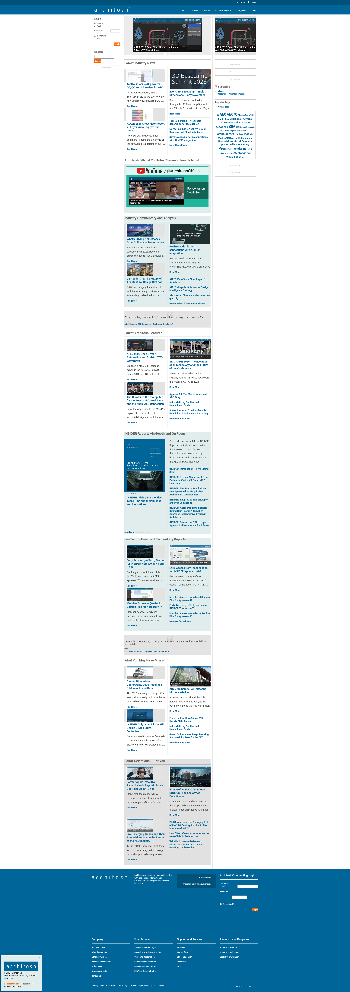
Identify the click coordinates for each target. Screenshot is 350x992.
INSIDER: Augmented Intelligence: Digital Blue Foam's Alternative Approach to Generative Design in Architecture (188, 512)
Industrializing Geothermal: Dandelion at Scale (184, 404)
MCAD (238, 138)
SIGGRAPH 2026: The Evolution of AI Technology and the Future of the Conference (188, 365)
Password (98, 31)
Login (253, 2)
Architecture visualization (232, 122)
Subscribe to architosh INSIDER (148, 952)
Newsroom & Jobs (99, 971)
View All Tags (223, 107)
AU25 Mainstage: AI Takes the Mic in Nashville (187, 690)
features (194, 10)
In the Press (97, 966)
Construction (237, 131)
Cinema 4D (250, 127)
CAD (238, 127)
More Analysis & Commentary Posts (187, 303)
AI (239, 115)
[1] (162, 54)
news (183, 10)
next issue (129, 532)
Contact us (96, 976)
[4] (170, 54)
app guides (241, 10)
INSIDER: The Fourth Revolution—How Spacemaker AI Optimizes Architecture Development (187, 491)
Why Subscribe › (205, 877)
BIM (232, 126)
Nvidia (250, 141)
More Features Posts (179, 418)
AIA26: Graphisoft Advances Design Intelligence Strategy (188, 289)
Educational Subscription (145, 962)
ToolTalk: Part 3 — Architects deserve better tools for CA (185, 122)
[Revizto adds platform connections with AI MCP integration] (189, 234)
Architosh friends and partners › (197, 884)
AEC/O (232, 114)
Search (98, 61)
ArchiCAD (230, 119)
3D (218, 115)
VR (243, 157)
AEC (223, 114)
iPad (237, 134)
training (231, 153)
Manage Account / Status (145, 966)
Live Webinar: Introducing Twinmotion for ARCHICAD (147, 651)
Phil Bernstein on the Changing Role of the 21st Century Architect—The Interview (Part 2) (189, 825)
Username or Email (98, 24)
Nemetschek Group (238, 141)
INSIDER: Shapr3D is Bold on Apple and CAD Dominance (188, 501)
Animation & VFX (246, 115)
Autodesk (222, 127)
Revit (249, 149)
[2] (165, 54)
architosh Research (228, 947)
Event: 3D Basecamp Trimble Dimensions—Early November (187, 93)
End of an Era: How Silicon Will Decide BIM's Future (186, 720)
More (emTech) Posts (180, 621)
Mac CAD (223, 138)
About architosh (98, 947)
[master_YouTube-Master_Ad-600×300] (167, 186)
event (244, 131)
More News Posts (178, 145)
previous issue (143, 532)
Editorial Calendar (99, 957)
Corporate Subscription (144, 957)
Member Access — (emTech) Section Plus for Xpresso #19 (189, 599)
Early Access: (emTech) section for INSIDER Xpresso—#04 (188, 569)
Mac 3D (249, 134)
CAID (243, 127)
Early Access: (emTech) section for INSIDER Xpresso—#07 (188, 607)
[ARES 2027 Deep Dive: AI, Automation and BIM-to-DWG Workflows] (167, 35)
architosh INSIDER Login (145, 947)
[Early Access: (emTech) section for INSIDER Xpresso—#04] (189, 555)
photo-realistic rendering (235, 144)
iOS (232, 134)
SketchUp (224, 153)
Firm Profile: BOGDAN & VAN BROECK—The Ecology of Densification (187, 793)
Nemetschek (223, 141)
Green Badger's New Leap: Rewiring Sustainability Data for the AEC (189, 736)
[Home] (112, 11)
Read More (174, 113)
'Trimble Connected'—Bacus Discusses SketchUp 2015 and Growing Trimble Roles (185, 844)
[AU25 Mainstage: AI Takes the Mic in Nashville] (189, 676)
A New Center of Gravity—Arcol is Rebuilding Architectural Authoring (188, 412)
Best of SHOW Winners (230, 957)
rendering (240, 148)
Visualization (233, 157)
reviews (206, 10)
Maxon (232, 138)
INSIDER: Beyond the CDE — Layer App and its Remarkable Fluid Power (189, 524)
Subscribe (242, 2)
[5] (173, 54)
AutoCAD (247, 122)
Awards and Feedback (101, 962)
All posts (221, 91)
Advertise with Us (99, 952)
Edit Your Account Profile (145, 971)
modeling (247, 138)
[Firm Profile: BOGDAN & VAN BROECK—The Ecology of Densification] (189, 777)
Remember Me (101, 37)
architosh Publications (229, 952)
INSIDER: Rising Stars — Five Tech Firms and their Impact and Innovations (144, 501)
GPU (248, 131)
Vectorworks (242, 153)
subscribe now (13, 984)
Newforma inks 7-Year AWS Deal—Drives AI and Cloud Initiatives (188, 130)
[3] (167, 54)
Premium (226, 148)
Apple (221, 119)
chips (253, 10)
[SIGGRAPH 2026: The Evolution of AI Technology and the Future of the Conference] (189, 349)
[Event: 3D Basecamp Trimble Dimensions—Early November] (189, 79)
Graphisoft (224, 134)
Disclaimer (181, 962)
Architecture (244, 119)
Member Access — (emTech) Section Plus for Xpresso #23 (189, 615)
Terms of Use (182, 952)
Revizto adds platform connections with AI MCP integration (188, 139)
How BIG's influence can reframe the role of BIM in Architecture (189, 835)
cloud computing (226, 131)
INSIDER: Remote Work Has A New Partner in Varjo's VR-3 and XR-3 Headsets (188, 480)
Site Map (181, 947)
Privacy (180, 966)
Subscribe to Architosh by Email (231, 94)
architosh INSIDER (223, 10)
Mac (241, 134)
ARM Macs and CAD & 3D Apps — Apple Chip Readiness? (148, 324)
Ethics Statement (184, 957)
